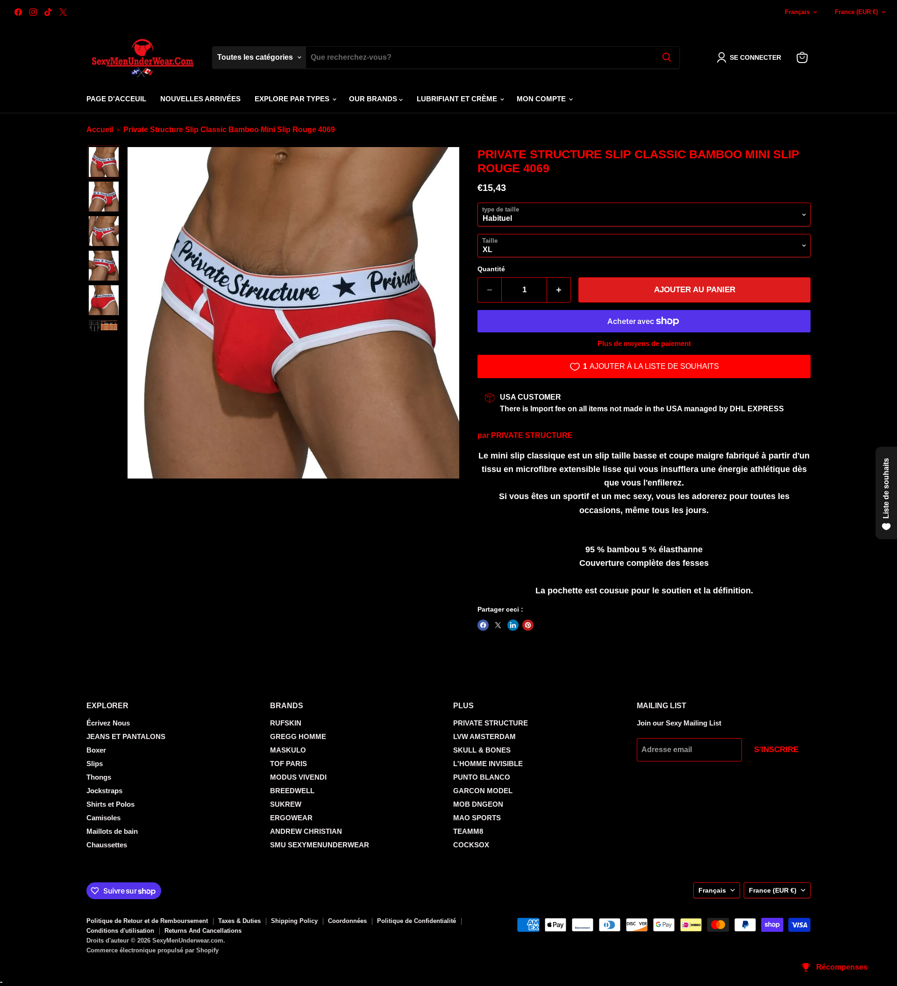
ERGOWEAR (291, 818)
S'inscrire (776, 749)
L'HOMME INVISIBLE (488, 764)
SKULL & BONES (482, 750)
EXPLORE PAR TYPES (293, 99)
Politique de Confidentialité (416, 920)
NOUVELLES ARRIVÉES (200, 99)
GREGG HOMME (298, 736)
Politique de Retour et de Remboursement (147, 920)
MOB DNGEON (478, 804)
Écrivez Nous (108, 723)
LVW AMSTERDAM (484, 736)
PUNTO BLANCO (481, 777)
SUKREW (285, 804)
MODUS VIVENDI (298, 777)
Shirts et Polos (110, 804)
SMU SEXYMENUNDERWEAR (319, 845)
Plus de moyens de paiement (644, 343)
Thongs (98, 777)
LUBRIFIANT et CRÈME (458, 99)
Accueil (99, 130)
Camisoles (103, 818)
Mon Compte (542, 99)
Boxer (96, 750)
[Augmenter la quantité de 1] (559, 290)
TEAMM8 (468, 831)
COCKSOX (471, 845)
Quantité (491, 269)
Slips (94, 764)
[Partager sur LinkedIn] (513, 625)
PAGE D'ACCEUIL (116, 99)
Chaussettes (106, 845)
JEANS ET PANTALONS (125, 736)
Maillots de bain (112, 831)
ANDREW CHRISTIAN (306, 831)
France (856, 11)
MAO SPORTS (477, 818)
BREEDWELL (292, 791)
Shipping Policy (294, 920)
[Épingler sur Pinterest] (528, 625)
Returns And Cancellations (203, 930)
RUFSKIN (285, 723)
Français (797, 11)
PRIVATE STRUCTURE (532, 435)
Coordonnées (347, 920)
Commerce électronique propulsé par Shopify (152, 950)
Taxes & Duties (239, 920)
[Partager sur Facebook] (483, 625)
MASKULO (288, 750)
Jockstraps (104, 791)
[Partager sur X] (498, 625)
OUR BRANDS (374, 99)
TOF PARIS (288, 764)
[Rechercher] (666, 57)
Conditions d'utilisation (120, 930)
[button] (751, 57)
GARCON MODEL (483, 791)
